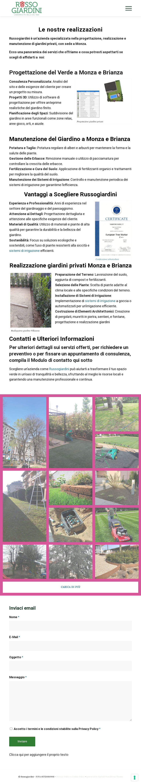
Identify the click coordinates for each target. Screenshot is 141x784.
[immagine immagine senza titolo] (26, 434)
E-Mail (14, 637)
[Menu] (127, 8)
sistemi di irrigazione (24, 251)
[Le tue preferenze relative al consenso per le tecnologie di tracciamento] (134, 777)
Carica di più (70, 587)
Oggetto (16, 657)
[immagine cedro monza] (72, 563)
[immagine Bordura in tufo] (72, 489)
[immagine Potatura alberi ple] (26, 563)
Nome (14, 617)
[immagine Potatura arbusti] (26, 508)
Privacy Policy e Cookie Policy (70, 776)
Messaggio (18, 677)
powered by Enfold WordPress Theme (105, 776)
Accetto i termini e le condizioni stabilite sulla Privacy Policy (57, 729)
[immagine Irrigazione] (72, 526)
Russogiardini (59, 369)
